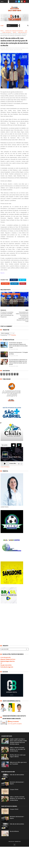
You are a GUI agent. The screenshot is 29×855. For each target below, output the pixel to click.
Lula (26, 30)
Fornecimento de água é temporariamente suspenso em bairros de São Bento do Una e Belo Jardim (18, 345)
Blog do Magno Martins (8, 661)
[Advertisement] (13, 618)
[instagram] (22, 1)
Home (2, 25)
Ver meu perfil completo (15, 724)
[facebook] (16, 1)
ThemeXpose (17, 841)
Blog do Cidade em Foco (8, 659)
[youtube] (25, 1)
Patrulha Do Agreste (7, 667)
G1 (1, 663)
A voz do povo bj (5, 657)
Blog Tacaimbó (14, 721)
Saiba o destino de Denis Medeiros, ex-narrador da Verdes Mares (17, 749)
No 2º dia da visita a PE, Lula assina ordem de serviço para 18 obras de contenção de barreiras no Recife (14, 301)
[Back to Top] (14, 844)
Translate (13, 335)
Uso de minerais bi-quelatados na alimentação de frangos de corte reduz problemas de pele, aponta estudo (18, 362)
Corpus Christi (14, 789)
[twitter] (19, 1)
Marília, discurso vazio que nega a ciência (17, 755)
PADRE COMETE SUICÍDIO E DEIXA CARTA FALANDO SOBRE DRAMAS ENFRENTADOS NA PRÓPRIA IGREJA (18, 741)
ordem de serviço (6, 32)
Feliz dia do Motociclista (17, 775)
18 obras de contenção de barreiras (14, 30)
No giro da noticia (6, 665)
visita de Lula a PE (22, 32)
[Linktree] (27, 1)
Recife (14, 32)
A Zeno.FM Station (5, 466)
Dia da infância (14, 831)
